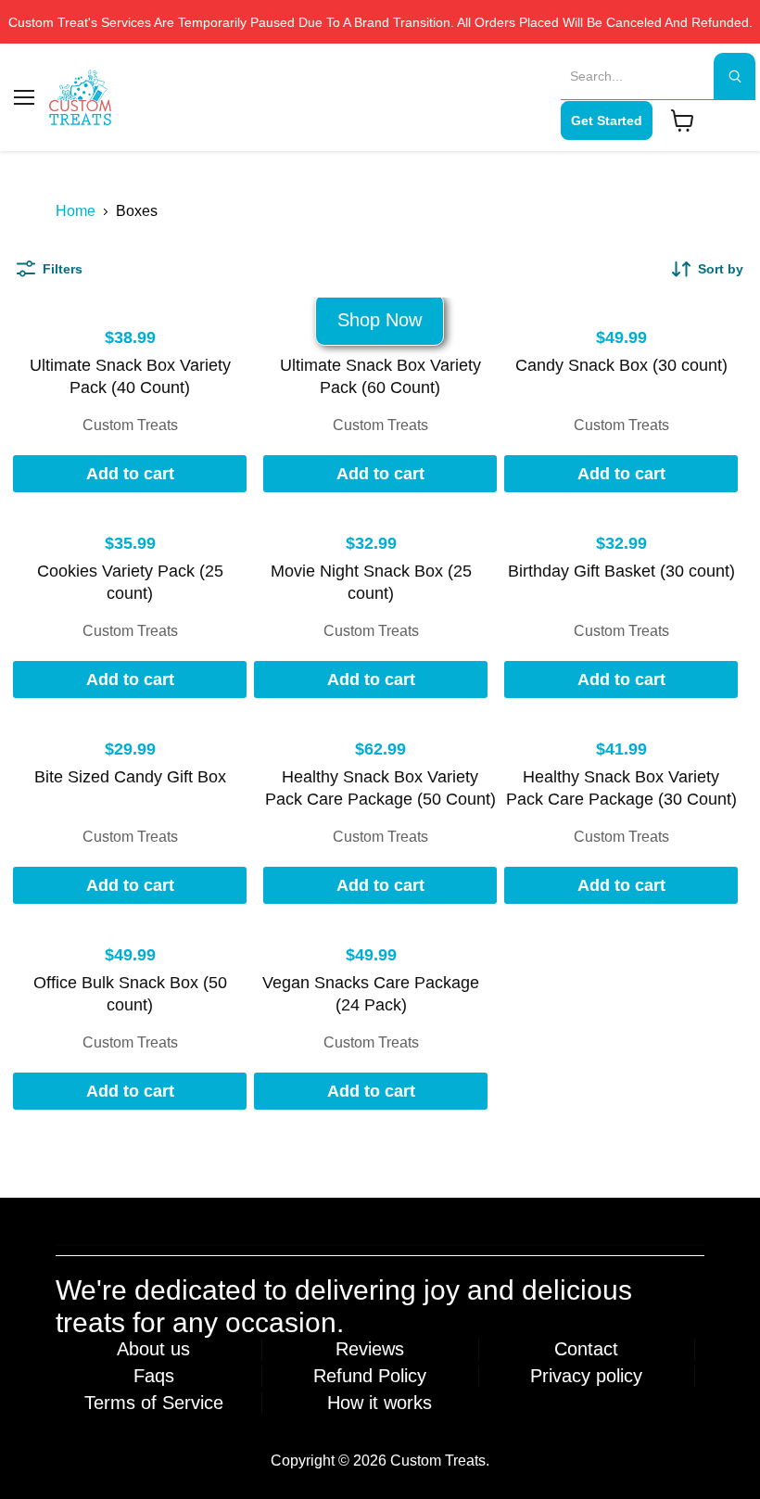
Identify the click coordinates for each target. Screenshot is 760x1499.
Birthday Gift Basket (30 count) (621, 571)
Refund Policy (369, 1376)
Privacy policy (586, 1376)
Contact (586, 1349)
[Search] (734, 76)
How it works (379, 1402)
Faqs (153, 1376)
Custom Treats (130, 425)
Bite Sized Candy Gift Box (130, 777)
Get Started (606, 120)
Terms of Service (153, 1402)
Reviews (370, 1349)
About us (153, 1349)
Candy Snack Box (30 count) (621, 365)
